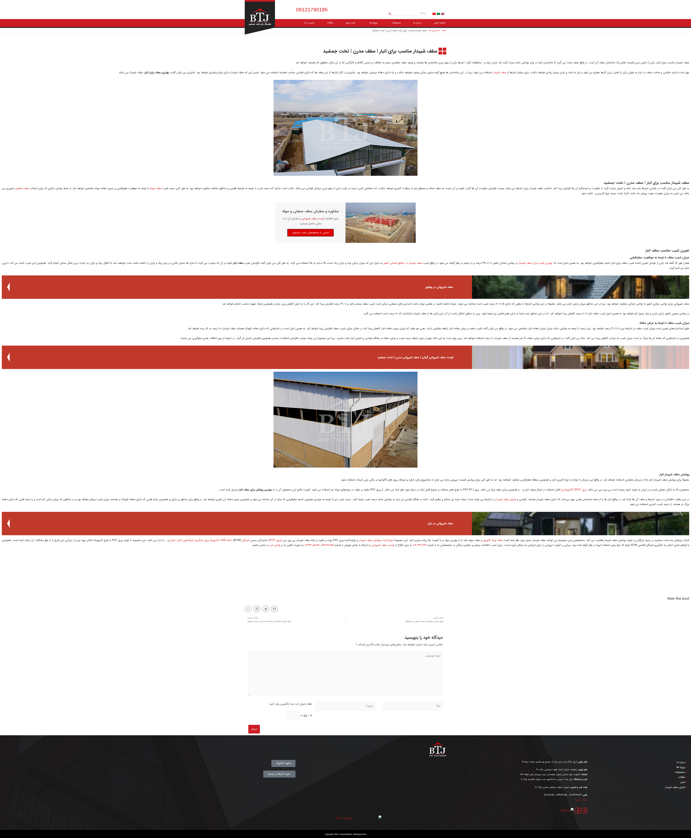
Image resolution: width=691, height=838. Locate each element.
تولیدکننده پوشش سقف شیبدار (376, 540)
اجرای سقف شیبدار (505, 499)
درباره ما (417, 23)
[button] (274, 609)
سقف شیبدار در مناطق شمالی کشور (402, 263)
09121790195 (327, 545)
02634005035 (311, 545)
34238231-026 (575, 795)
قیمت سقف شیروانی (313, 218)
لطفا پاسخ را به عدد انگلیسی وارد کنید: (290, 704)
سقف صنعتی (22, 188)
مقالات (330, 23)
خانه (444, 30)
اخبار (682, 782)
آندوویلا (214, 540)
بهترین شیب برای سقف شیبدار (535, 263)
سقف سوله (156, 188)
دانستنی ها (434, 30)
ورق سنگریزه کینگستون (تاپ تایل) (189, 540)
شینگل (245, 540)
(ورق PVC (276, 540)
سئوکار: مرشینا (581, 799)
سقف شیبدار (499, 72)
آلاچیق (487, 540)
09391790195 (561, 795)
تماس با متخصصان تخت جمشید (310, 232)
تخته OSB (226, 540)
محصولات (396, 23)
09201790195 (549, 795)
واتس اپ (275, 545)
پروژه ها (373, 23)
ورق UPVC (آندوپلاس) (573, 490)
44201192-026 (420, 545)
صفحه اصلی (439, 23)
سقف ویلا (497, 540)
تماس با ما (309, 23)
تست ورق (350, 23)
